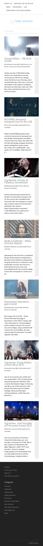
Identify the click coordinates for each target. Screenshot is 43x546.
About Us (8, 3)
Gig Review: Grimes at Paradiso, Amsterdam (16, 181)
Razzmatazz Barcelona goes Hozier (16, 303)
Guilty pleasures (9, 495)
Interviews (17, 7)
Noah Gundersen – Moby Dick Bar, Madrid (17, 242)
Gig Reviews (25, 125)
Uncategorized (9, 510)
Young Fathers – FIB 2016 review (17, 60)
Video (8, 7)
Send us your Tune (10, 470)
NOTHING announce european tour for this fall (18, 120)
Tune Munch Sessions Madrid (18, 10)
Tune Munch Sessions (11, 476)
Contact (7, 467)
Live (25, 7)
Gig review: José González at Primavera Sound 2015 (18, 424)
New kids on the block (23, 3)
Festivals (26, 64)
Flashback (7, 489)
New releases (9, 504)
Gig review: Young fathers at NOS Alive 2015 (18, 364)
